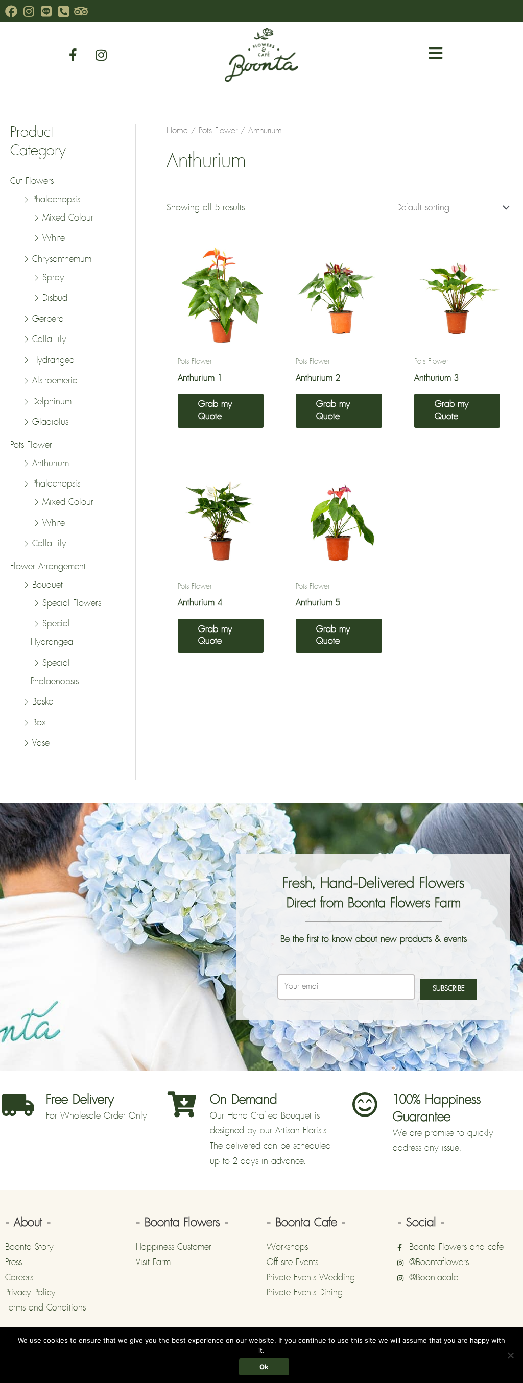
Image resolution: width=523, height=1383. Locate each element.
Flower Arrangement (48, 566)
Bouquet (47, 585)
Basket (43, 702)
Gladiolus (50, 422)
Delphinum (52, 401)
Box (39, 723)
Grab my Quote (215, 410)
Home (177, 131)
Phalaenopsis (56, 199)
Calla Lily (49, 339)
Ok (264, 1367)
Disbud (54, 298)
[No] (510, 1355)
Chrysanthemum (61, 259)
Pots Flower (31, 445)
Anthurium (50, 463)
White (53, 238)
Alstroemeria (55, 380)
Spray (53, 277)
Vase (41, 743)
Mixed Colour (67, 218)
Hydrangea (53, 360)
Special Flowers (71, 603)
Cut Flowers (32, 181)
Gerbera (48, 319)
